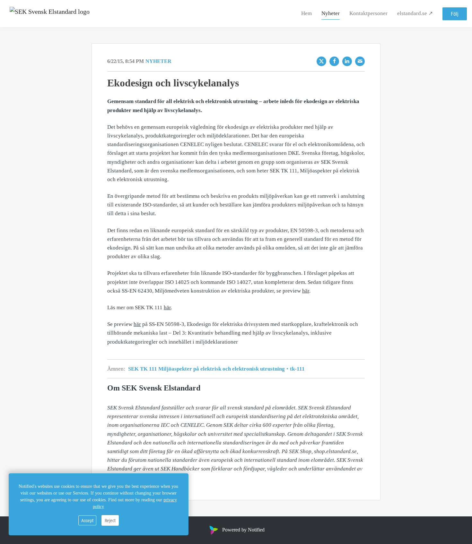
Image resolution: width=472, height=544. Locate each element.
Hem (306, 13)
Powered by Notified (243, 529)
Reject (110, 520)
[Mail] (360, 61)
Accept (87, 520)
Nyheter (330, 13)
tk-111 (297, 369)
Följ (455, 13)
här (305, 291)
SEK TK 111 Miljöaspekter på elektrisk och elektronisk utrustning (207, 369)
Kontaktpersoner (368, 13)
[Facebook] (334, 61)
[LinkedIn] (347, 61)
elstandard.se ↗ (415, 13)
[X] (321, 61)
